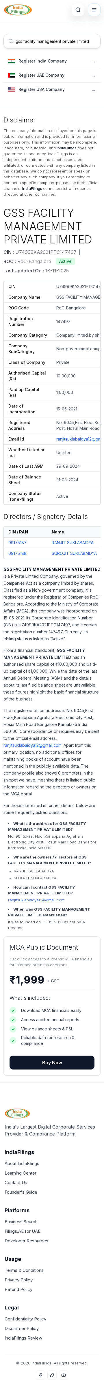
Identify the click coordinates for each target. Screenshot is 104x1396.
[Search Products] (78, 9)
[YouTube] (63, 1375)
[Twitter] (52, 1375)
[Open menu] (94, 9)
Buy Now (52, 1062)
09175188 (17, 553)
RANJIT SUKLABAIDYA (73, 542)
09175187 (17, 542)
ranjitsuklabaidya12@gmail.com (32, 745)
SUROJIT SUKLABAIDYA (74, 553)
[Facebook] (40, 1375)
